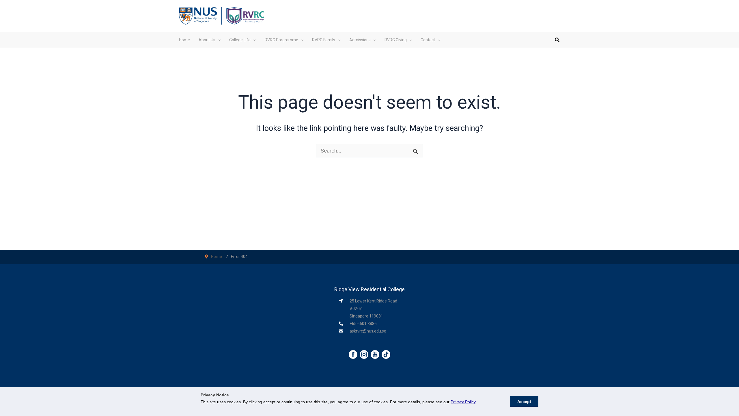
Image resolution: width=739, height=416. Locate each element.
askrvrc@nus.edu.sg (368, 331)
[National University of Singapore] (198, 15)
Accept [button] (524, 401)
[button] (218, 40)
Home (216, 256)
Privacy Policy (463, 402)
